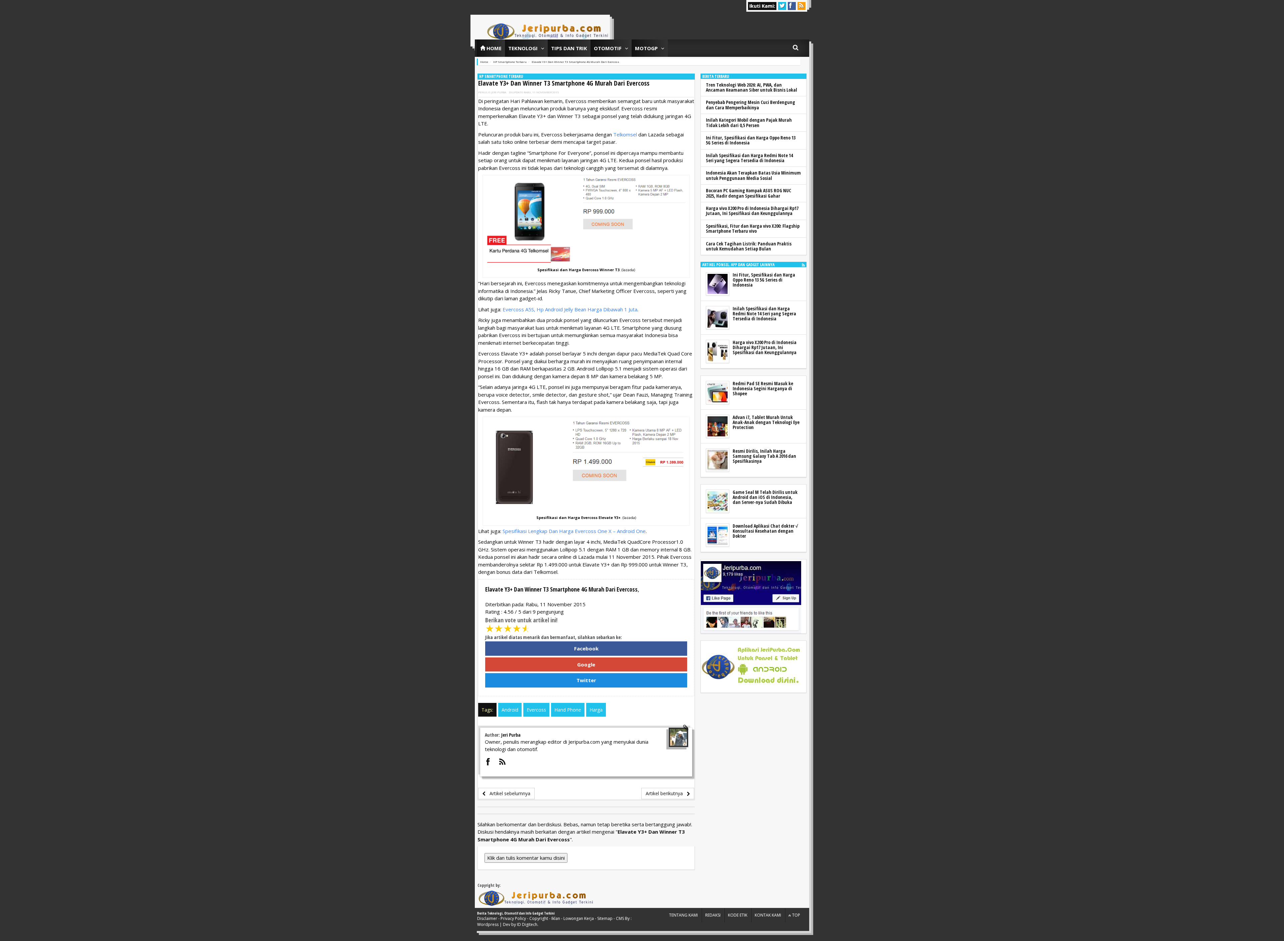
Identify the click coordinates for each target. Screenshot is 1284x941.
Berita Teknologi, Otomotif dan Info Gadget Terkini (516, 913)
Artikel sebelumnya (508, 793)
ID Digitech (527, 924)
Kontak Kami (768, 915)
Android (510, 710)
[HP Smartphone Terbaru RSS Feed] (803, 265)
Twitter (586, 680)
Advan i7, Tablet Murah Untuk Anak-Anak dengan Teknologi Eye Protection (766, 422)
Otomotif (608, 48)
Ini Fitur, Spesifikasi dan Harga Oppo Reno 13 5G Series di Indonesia (750, 140)
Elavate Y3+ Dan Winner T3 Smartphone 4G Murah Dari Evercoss (563, 83)
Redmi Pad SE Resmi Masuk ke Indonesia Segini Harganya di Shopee (763, 388)
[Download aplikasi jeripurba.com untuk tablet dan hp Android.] (751, 666)
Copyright (538, 918)
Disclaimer (487, 918)
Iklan (555, 918)
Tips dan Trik (569, 48)
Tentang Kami (683, 915)
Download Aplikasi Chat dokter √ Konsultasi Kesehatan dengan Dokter (765, 531)
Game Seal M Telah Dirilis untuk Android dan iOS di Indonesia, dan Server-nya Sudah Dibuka (765, 497)
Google (586, 664)
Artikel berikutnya (666, 793)
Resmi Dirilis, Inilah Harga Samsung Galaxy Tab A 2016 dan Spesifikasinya (764, 456)
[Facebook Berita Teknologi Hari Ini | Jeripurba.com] (751, 596)
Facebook (586, 648)
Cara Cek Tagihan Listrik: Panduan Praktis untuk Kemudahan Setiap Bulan (748, 246)
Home (493, 48)
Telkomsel (625, 134)
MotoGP (646, 48)
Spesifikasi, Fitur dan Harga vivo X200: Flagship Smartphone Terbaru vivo (752, 228)
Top (795, 915)
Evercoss (536, 710)
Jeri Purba (498, 92)
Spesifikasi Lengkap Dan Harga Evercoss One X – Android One (574, 531)
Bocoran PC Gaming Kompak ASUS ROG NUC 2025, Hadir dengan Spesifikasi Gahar (748, 193)
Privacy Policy (513, 918)
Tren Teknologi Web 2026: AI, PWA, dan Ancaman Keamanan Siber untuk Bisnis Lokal (751, 87)
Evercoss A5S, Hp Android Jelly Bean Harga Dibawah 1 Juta (570, 309)
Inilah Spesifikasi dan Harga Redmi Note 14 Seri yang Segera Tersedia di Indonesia (749, 158)
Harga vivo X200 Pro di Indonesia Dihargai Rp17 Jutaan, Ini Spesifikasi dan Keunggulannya (752, 210)
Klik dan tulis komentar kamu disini (526, 857)
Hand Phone (567, 710)
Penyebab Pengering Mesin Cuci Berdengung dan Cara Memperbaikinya (750, 104)
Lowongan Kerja (578, 918)
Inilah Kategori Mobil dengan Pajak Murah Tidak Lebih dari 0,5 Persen (749, 122)
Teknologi (523, 48)
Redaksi (713, 915)
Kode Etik (737, 915)
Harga (596, 710)
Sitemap (605, 918)
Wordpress (488, 924)
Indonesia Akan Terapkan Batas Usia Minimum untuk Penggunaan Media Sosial (753, 175)
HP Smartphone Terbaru (501, 76)
